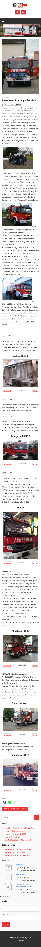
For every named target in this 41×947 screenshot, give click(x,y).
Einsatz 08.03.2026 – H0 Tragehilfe (16, 855)
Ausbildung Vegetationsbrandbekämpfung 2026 (21, 828)
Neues (24, 809)
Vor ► (35, 391)
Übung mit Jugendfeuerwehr (14, 831)
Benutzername (7, 906)
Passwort (5, 915)
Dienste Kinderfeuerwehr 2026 (15, 834)
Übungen (19, 864)
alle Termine (6, 896)
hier (6, 625)
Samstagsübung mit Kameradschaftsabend (24, 885)
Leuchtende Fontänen (12, 837)
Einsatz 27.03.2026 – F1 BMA (14, 852)
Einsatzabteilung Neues (11, 809)
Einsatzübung (21, 874)
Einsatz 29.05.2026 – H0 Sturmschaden (18, 840)
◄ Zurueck (7, 391)
